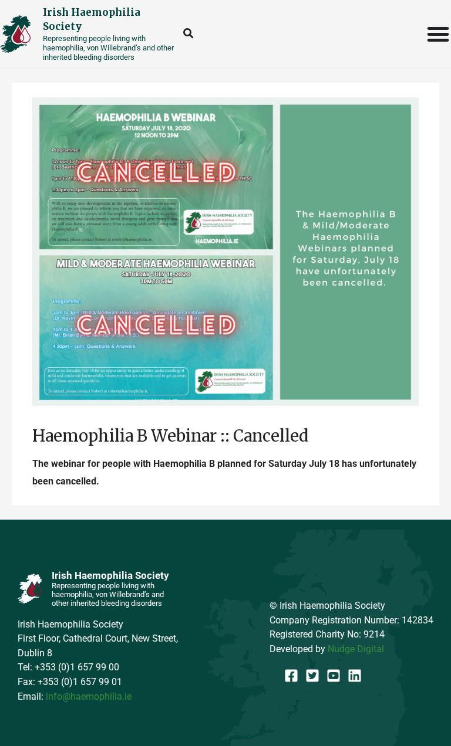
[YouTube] (334, 676)
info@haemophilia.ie (89, 696)
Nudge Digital (356, 649)
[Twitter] (312, 676)
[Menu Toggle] (438, 34)
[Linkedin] (355, 676)
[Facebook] (291, 676)
